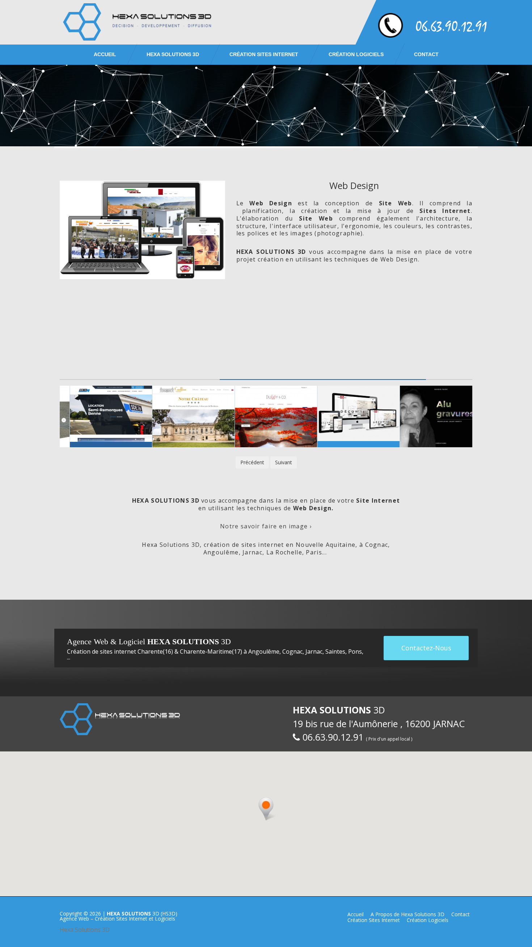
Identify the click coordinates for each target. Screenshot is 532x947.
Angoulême (263, 651)
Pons (355, 651)
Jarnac (313, 651)
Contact (426, 54)
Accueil (105, 54)
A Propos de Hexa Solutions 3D (407, 914)
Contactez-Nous (426, 648)
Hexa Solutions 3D (85, 930)
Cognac (292, 651)
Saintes (335, 651)
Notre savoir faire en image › (266, 526)
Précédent (252, 462)
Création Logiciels (356, 54)
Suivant (283, 462)
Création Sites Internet (263, 54)
